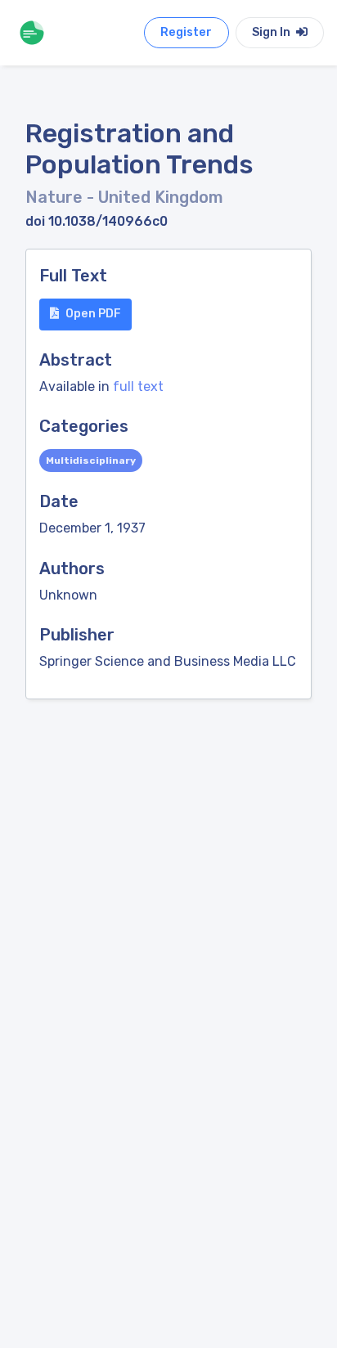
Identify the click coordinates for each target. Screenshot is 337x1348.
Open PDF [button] (93, 314)
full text (138, 386)
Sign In (272, 32)
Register (186, 32)
